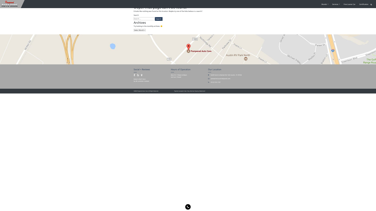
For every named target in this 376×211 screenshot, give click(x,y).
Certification (363, 4)
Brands (324, 4)
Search (136, 15)
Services (335, 4)
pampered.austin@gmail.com (220, 79)
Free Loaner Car (349, 4)
